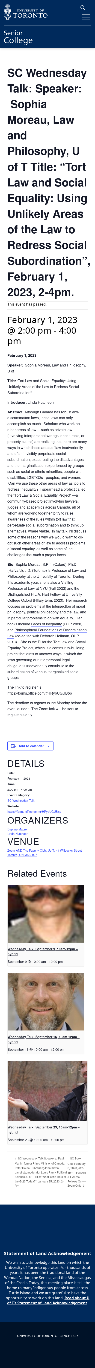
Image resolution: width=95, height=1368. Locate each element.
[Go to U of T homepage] (47, 12)
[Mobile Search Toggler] (84, 8)
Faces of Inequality (46, 624)
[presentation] (46, 913)
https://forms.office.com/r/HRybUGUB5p (39, 693)
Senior (18, 36)
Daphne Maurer (17, 829)
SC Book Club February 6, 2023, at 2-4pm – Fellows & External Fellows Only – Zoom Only (77, 1172)
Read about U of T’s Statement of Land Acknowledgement (48, 1300)
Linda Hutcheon (17, 833)
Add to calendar (31, 746)
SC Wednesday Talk (21, 800)
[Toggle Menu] (85, 17)
